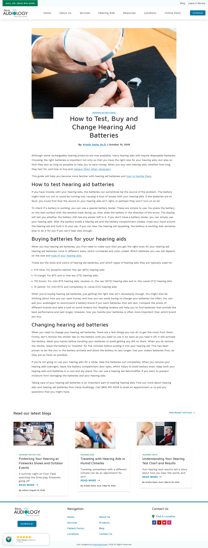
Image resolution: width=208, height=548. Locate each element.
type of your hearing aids (66, 255)
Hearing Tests (149, 455)
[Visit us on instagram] (169, 522)
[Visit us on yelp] (159, 522)
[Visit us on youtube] (164, 522)
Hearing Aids (87, 455)
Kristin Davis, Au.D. (94, 144)
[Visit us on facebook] (154, 522)
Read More (27, 484)
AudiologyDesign (99, 544)
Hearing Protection (29, 455)
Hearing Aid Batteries (104, 113)
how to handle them (138, 176)
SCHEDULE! (27, 524)
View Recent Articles (180, 413)
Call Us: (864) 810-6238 (20, 3)
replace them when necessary (92, 169)
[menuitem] (183, 3)
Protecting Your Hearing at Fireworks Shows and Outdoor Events (41, 463)
